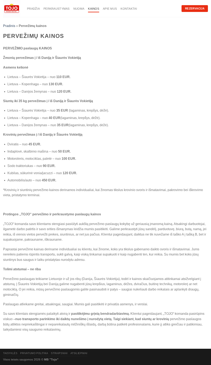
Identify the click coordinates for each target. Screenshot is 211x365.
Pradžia (33, 8)
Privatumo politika (34, 353)
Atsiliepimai (78, 353)
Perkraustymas (56, 8)
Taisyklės (10, 353)
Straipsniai (59, 353)
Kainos (93, 8)
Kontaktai (129, 8)
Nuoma (78, 8)
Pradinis (9, 26)
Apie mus (110, 8)
